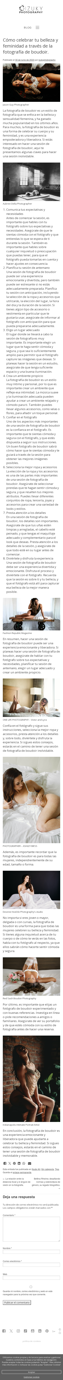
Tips (57, 1169)
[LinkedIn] (40, 1331)
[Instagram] (18, 1331)
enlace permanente (22, 1172)
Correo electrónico (12, 1261)
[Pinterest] (47, 1331)
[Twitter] (11, 1331)
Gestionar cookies (31, 1377)
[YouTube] (32, 1331)
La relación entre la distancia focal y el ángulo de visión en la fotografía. (16, 1181)
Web (5, 1274)
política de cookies (32, 1341)
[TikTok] (25, 1331)
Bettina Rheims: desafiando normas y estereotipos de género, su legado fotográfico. (46, 1183)
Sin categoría (47, 1169)
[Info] (60, 1329)
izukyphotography (46, 59)
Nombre (7, 1248)
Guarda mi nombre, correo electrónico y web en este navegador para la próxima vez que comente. (27, 1293)
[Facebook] (4, 1331)
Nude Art (36, 1169)
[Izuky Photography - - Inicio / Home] (31, 11)
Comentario (9, 1215)
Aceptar (31, 1372)
